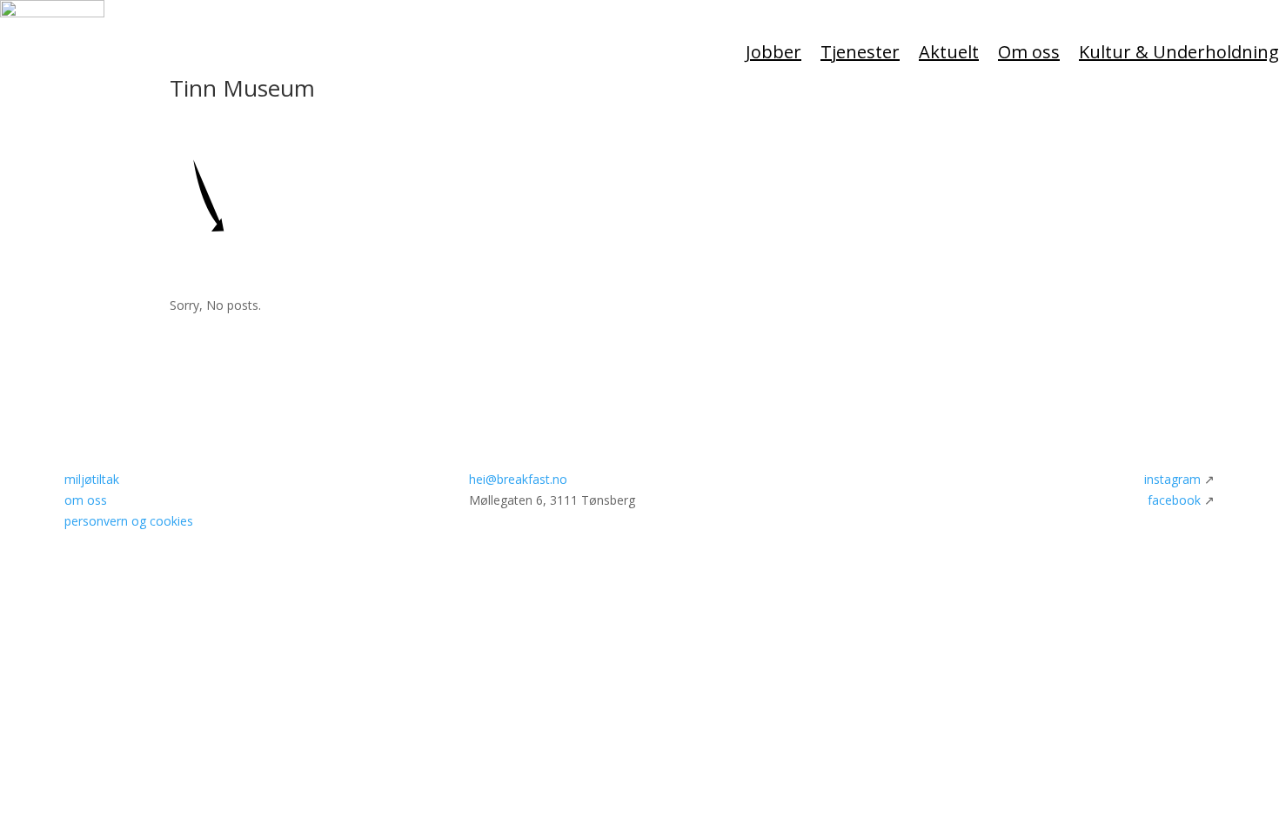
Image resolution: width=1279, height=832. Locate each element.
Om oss (1029, 52)
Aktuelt (949, 52)
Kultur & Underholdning (1179, 52)
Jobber (773, 52)
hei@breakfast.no (518, 479)
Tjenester (860, 52)
